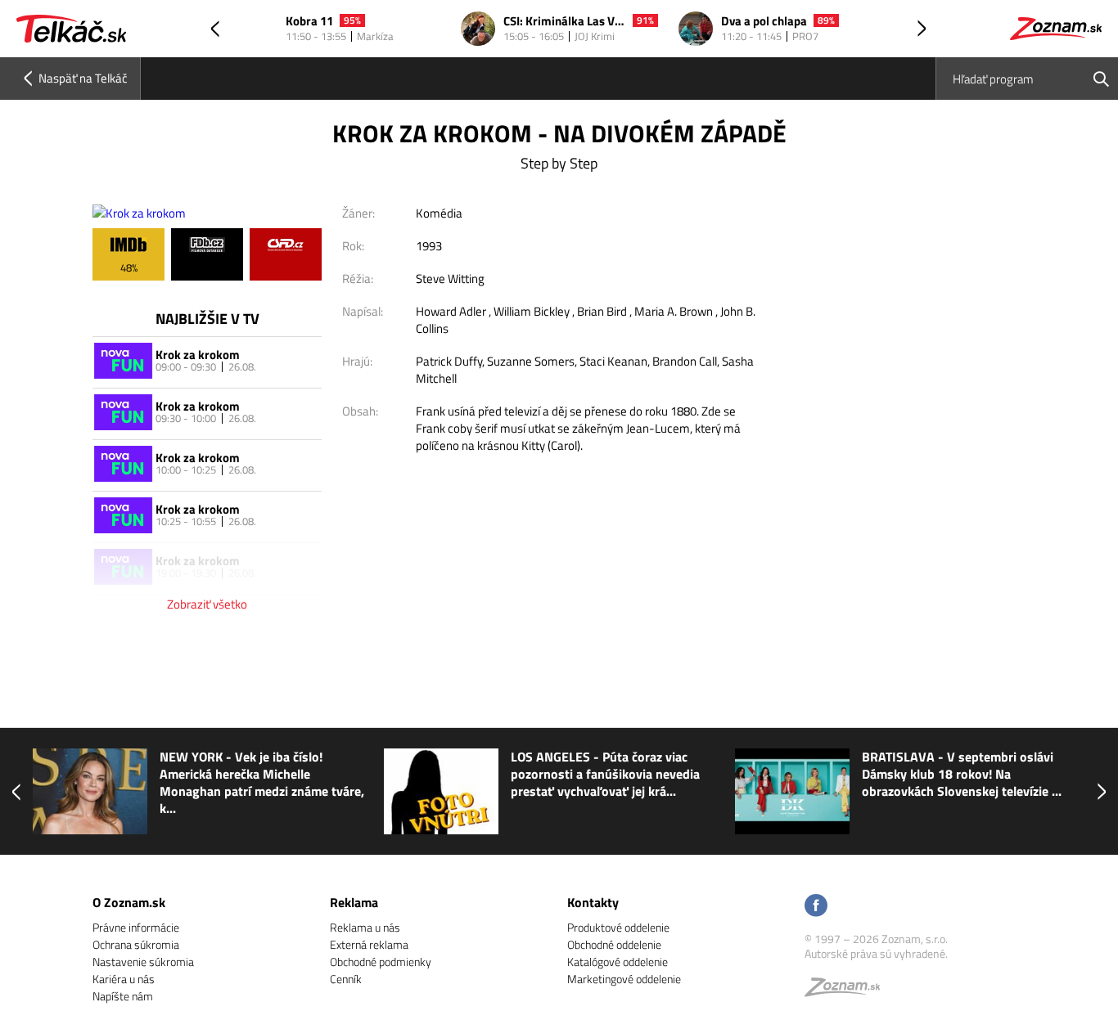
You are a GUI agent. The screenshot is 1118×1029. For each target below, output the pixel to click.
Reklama (354, 902)
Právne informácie (135, 927)
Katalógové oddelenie (617, 961)
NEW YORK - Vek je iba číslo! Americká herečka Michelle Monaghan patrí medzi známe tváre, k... (262, 782)
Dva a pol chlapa (764, 22)
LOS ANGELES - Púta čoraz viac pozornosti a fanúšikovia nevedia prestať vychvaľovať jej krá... (605, 774)
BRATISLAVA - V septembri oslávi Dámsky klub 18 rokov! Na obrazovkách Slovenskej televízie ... (962, 774)
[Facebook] (816, 906)
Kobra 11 (309, 22)
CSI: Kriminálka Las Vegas (564, 22)
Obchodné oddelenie (614, 944)
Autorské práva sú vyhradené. (876, 953)
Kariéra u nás (123, 978)
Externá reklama (369, 944)
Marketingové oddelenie (624, 978)
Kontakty (593, 902)
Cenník (346, 978)
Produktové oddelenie (618, 927)
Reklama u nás (365, 927)
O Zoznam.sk (128, 902)
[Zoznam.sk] (848, 991)
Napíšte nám (122, 995)
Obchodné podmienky (380, 961)
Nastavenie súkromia (143, 961)
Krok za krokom (198, 354)
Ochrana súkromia (135, 944)
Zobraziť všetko (207, 604)
